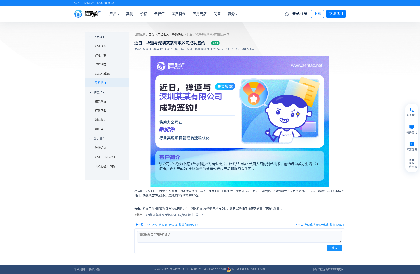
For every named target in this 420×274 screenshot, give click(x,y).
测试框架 (100, 119)
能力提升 (99, 138)
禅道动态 (100, 46)
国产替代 (179, 14)
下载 (317, 14)
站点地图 (79, 269)
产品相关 (99, 37)
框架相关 (99, 92)
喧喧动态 (100, 64)
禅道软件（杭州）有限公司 (185, 269)
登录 (335, 248)
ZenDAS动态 (103, 73)
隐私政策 (94, 269)
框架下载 (100, 110)
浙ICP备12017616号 (215, 269)
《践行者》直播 (105, 166)
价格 (143, 14)
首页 (151, 34)
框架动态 (100, 101)
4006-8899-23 (105, 3)
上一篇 (168, 224)
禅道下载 (100, 55)
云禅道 (159, 14)
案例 (129, 14)
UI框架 (99, 129)
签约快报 (100, 82)
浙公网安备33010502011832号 (248, 269)
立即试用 (336, 14)
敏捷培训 (100, 147)
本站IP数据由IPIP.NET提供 (327, 269)
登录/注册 (299, 14)
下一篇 (319, 224)
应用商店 (200, 14)
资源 (231, 14)
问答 (217, 14)
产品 (112, 14)
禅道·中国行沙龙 (105, 157)
